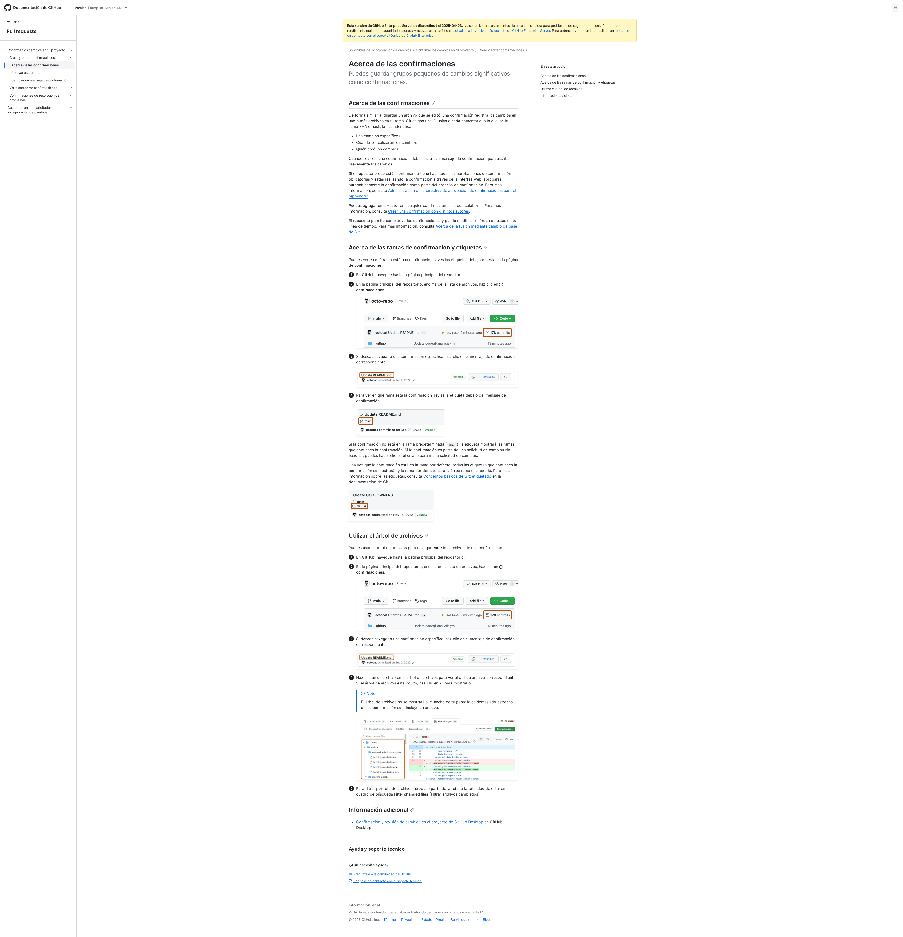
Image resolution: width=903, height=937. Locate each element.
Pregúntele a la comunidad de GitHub (382, 874)
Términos (390, 919)
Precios (441, 919)
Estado (426, 919)
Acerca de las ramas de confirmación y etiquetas (415, 247)
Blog (486, 919)
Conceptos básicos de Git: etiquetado (457, 476)
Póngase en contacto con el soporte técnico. (387, 881)
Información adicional (378, 809)
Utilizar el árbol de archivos (386, 535)
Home (15, 22)
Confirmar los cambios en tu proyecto (445, 50)
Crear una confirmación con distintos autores (428, 211)
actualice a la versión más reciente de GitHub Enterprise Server (501, 30)
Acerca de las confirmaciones (389, 103)
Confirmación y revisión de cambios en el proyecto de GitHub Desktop (419, 822)
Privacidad (409, 919)
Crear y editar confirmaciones (501, 50)
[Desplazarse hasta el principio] (892, 926)
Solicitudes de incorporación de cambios (380, 50)
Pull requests (21, 31)
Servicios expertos (465, 919)
